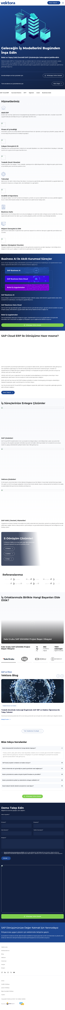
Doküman (3, 961)
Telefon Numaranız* (38, 830)
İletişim (3, 968)
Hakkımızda (4, 947)
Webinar (3, 957)
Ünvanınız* (36, 822)
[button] (63, 3)
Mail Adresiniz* (4, 830)
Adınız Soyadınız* (5, 814)
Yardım (3, 994)
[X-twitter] (11, 972)
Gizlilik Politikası (5, 984)
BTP (25, 92)
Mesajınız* (3, 837)
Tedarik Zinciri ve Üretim (9, 705)
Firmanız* (3, 822)
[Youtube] (14, 972)
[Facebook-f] (2, 972)
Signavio (31, 92)
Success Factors (16, 92)
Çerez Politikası (5, 987)
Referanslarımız (5, 950)
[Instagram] (8, 972)
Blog (2, 954)
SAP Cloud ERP (4, 92)
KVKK (2, 980)
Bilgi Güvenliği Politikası (7, 991)
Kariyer (3, 964)
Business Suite (46, 92)
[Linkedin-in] (5, 972)
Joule (38, 92)
